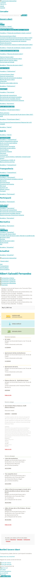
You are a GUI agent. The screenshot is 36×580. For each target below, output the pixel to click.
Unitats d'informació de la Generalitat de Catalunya (15, 39)
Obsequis (19, 539)
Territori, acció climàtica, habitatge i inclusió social (15, 156)
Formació (3, 191)
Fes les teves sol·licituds (7, 62)
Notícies (2, 239)
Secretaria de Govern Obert (8, 36)
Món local (3, 186)
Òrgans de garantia (5, 43)
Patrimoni (3, 153)
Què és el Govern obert (7, 57)
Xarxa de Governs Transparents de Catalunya (13, 41)
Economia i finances (6, 151)
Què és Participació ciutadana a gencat (11, 179)
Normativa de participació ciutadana (11, 97)
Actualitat (7, 232)
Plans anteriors (4, 113)
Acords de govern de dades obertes (10, 99)
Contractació (4, 155)
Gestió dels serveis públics (8, 148)
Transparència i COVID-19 (7, 160)
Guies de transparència (7, 76)
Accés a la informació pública (8, 143)
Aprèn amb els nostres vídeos (8, 60)
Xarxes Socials (4, 242)
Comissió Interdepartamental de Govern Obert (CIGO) (16, 38)
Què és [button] (2, 24)
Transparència (8, 139)
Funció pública (4, 150)
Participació (7, 177)
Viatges (8, 541)
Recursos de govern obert (11, 54)
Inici (1, 23)
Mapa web (3, 575)
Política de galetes (5, 571)
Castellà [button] (2, 8)
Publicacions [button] (5, 68)
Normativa (7, 92)
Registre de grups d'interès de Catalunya (12, 100)
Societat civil (4, 187)
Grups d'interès (4, 144)
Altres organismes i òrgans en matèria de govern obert (16, 44)
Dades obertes (4, 205)
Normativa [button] (3, 89)
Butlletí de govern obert (7, 241)
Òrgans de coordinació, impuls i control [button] (14, 30)
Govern (2, 158)
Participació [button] (4, 175)
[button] (3, 4)
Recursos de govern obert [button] (9, 50)
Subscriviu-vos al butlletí (7, 556)
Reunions (13, 539)
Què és (6, 26)
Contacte (3, 2)
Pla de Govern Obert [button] (7, 106)
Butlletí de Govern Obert (7, 79)
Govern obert (6, 19)
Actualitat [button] (4, 230)
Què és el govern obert (6, 28)
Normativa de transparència (8, 95)
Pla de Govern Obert (10, 110)
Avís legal (3, 569)
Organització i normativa (7, 146)
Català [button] (2, 6)
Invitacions (26, 539)
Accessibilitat (4, 573)
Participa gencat (5, 182)
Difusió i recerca (4, 189)
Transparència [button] (5, 138)
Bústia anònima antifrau (7, 162)
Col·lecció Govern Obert (7, 74)
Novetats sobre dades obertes (9, 83)
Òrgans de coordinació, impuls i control (15, 33)
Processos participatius (7, 184)
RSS (1, 244)
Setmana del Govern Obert (8, 234)
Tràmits (2, 229)
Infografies (3, 81)
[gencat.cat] (4, 568)
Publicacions (8, 71)
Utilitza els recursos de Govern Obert (11, 58)
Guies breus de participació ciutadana (11, 78)
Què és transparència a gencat (9, 141)
